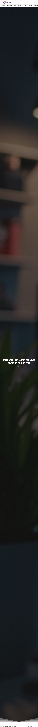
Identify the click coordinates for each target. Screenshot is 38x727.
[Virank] (7, 2)
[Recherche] (33, 2)
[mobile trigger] (2, 2)
